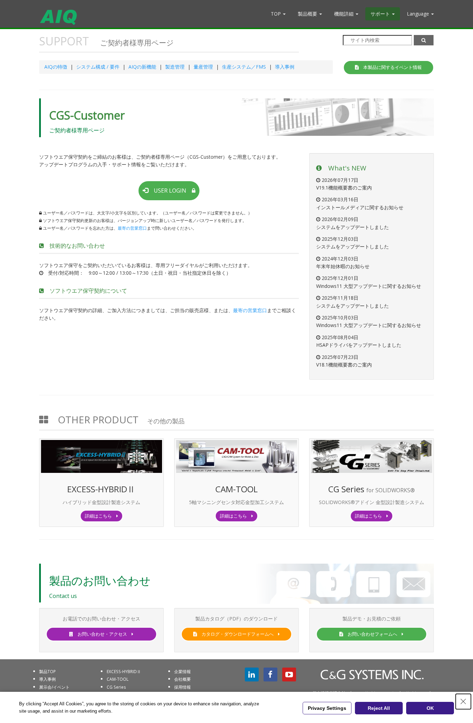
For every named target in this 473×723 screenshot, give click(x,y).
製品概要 (308, 13)
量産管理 (203, 66)
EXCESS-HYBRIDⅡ (124, 671)
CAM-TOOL (117, 679)
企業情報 (182, 671)
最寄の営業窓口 (132, 228)
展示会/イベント (54, 687)
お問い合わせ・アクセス (102, 634)
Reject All (379, 708)
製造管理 (175, 66)
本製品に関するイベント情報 (390, 67)
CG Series (116, 687)
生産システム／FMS (244, 66)
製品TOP (47, 671)
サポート (381, 13)
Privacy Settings (327, 708)
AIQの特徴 (55, 66)
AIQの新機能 (142, 66)
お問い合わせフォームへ (372, 634)
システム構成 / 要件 (97, 66)
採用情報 (182, 687)
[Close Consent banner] (463, 701)
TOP (276, 13)
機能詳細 (344, 13)
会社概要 (182, 679)
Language (418, 13)
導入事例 (284, 66)
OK (430, 708)
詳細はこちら (100, 516)
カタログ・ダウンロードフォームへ (237, 634)
